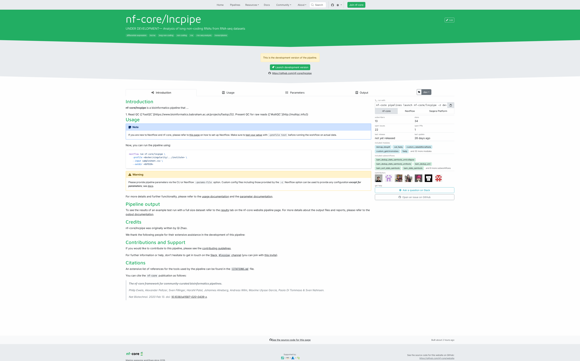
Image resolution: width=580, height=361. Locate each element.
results (225, 210)
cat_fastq (398, 147)
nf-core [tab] (386, 111)
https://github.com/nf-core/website (436, 358)
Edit (451, 20)
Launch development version (292, 67)
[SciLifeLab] (298, 358)
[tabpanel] (414, 105)
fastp (405, 151)
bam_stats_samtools (413, 168)
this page (194, 134)
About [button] (301, 4)
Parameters (296, 92)
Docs (267, 4)
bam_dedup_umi (422, 164)
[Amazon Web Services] (287, 358)
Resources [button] (251, 4)
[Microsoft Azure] (293, 358)
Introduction (163, 92)
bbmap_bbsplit (383, 147)
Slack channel (225, 255)
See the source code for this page (291, 339)
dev (425, 92)
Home (220, 4)
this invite (270, 255)
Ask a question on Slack (416, 190)
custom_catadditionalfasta (419, 147)
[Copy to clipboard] (367, 153)
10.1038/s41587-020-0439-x (189, 296)
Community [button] (282, 4)
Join (356, 4)
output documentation (139, 214)
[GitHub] (332, 4)
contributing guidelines (216, 248)
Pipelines (235, 4)
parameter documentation (256, 196)
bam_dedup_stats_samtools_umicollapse (395, 159)
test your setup (254, 134)
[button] (421, 151)
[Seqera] (282, 358)
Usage (230, 92)
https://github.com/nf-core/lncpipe (292, 73)
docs (150, 186)
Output (363, 92)
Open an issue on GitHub (416, 197)
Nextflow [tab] (410, 111)
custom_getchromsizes (387, 151)
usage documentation (215, 196)
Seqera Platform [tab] (438, 111)
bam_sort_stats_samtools (388, 168)
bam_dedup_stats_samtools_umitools (393, 164)
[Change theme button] (339, 5)
